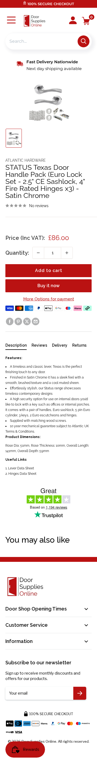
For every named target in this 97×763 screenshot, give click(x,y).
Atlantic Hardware (25, 160)
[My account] (73, 20)
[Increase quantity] (66, 252)
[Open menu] (11, 20)
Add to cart (48, 270)
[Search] (83, 41)
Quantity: (17, 253)
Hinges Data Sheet (22, 474)
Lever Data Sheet (21, 468)
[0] (86, 21)
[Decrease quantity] (38, 252)
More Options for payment (48, 299)
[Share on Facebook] (9, 321)
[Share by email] (35, 321)
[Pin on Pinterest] (18, 321)
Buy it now (48, 285)
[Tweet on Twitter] (27, 321)
